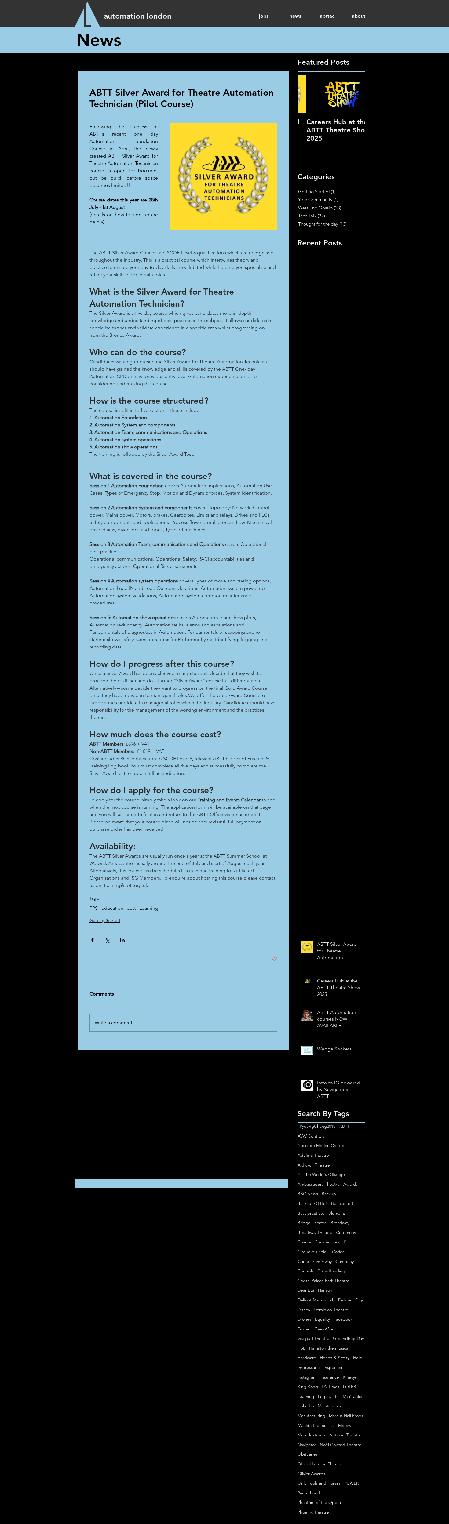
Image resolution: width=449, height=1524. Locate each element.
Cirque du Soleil (313, 1251)
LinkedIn (306, 1406)
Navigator (307, 1444)
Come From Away (315, 1261)
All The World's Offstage (321, 1174)
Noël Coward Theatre (340, 1444)
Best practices (311, 1213)
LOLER (349, 1386)
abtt (131, 908)
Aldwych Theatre (314, 1165)
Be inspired (342, 1203)
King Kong (308, 1386)
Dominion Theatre (331, 1309)
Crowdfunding (331, 1271)
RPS (93, 908)
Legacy (324, 1396)
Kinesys (350, 1377)
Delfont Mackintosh (316, 1300)
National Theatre (345, 1435)
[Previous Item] (307, 94)
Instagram (307, 1377)
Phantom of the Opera (319, 1502)
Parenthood (309, 1493)
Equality (322, 1319)
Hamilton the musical (329, 1348)
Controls (306, 1271)
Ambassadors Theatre (319, 1184)
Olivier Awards (311, 1473)
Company (344, 1261)
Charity (304, 1242)
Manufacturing (311, 1415)
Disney (304, 1309)
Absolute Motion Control (321, 1145)
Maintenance (330, 1406)
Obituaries (308, 1454)
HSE (301, 1348)
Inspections (334, 1367)
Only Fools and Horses (319, 1483)
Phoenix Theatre (313, 1512)
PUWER (351, 1483)
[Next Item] (355, 94)
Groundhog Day (348, 1338)
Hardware (307, 1357)
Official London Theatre (320, 1464)
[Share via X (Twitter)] (107, 940)
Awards (350, 1184)
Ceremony (346, 1232)
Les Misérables (349, 1396)
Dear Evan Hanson (315, 1290)
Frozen (304, 1329)
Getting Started (104, 920)
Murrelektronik (312, 1435)
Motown (346, 1425)
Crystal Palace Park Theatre (323, 1280)
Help (357, 1357)
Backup (329, 1193)
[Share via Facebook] (92, 940)
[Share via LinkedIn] (122, 940)
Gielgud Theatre (313, 1338)
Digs (359, 1300)
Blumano (336, 1213)
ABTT (344, 1126)
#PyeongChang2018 (316, 1126)
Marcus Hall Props (346, 1415)
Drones (304, 1319)
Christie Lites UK (330, 1242)
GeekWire (324, 1329)
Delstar (345, 1300)
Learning (148, 908)
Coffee (338, 1251)
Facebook (343, 1319)
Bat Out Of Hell (312, 1203)
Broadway (339, 1222)
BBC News (308, 1193)
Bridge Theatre (312, 1222)
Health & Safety (334, 1357)
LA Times (330, 1386)
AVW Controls (311, 1136)
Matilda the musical (316, 1425)
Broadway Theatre (315, 1232)
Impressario (309, 1367)
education (112, 908)
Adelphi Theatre (313, 1155)
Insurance (329, 1377)
